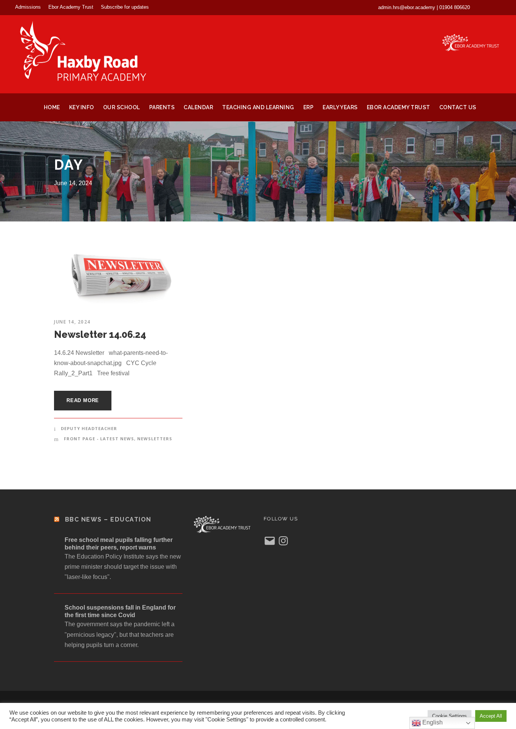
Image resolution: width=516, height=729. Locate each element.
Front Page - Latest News (99, 438)
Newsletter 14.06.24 (100, 334)
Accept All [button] (491, 716)
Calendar (198, 107)
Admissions (28, 7)
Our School (121, 107)
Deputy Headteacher (89, 428)
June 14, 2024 (72, 322)
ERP (308, 107)
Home (52, 107)
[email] (485, 7)
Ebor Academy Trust (70, 7)
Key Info (81, 107)
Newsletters (154, 438)
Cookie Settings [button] (449, 716)
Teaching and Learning (258, 107)
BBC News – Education (108, 519)
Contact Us (457, 107)
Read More (82, 400)
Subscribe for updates (125, 7)
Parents (162, 107)
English (432, 722)
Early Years (340, 107)
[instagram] (499, 7)
